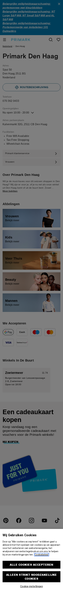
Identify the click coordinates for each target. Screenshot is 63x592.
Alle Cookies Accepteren (31, 564)
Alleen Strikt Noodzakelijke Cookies (31, 576)
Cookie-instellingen (31, 586)
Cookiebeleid (41, 554)
